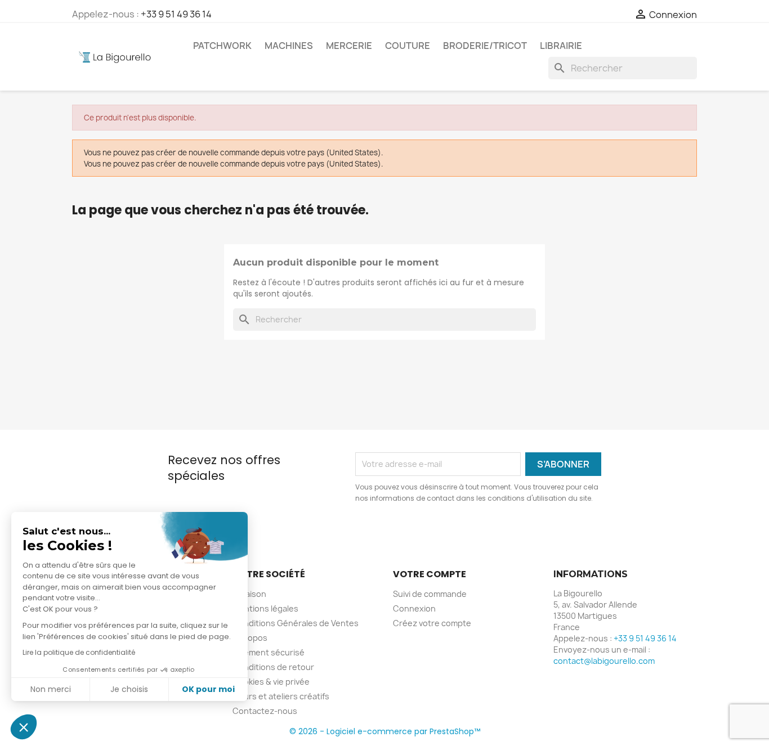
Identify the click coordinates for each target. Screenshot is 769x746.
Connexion (414, 608)
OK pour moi (208, 689)
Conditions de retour (273, 667)
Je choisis (129, 689)
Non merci (50, 689)
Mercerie (349, 45)
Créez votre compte (432, 623)
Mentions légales (265, 608)
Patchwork (222, 45)
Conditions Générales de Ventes (296, 623)
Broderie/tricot (485, 45)
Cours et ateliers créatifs (281, 696)
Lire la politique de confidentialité (79, 652)
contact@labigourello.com (604, 660)
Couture (407, 45)
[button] (23, 726)
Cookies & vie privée (271, 681)
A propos (250, 637)
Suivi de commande (430, 593)
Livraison (249, 593)
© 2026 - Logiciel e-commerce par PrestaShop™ (384, 731)
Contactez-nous (265, 710)
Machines (289, 45)
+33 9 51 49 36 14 (176, 14)
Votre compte (429, 574)
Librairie (561, 45)
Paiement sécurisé (269, 652)
